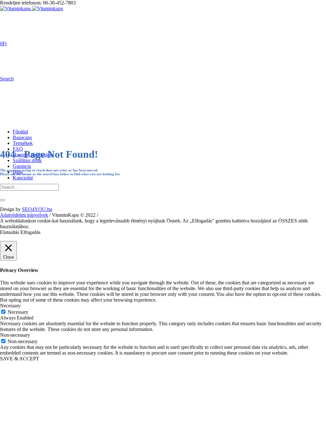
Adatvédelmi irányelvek (24, 215)
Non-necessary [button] (15, 335)
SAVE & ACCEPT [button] (19, 358)
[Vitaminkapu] (31, 8)
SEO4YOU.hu (37, 209)
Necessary (18, 312)
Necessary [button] (10, 305)
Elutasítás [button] (9, 232)
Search (7, 78)
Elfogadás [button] (30, 232)
